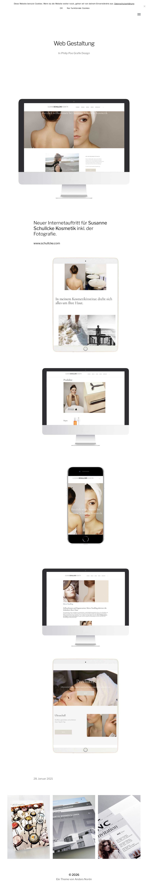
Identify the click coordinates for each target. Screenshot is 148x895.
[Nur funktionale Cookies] (144, 6)
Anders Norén (83, 879)
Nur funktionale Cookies (78, 8)
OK (61, 8)
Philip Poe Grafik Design (75, 53)
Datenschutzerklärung (124, 3)
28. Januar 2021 (43, 778)
